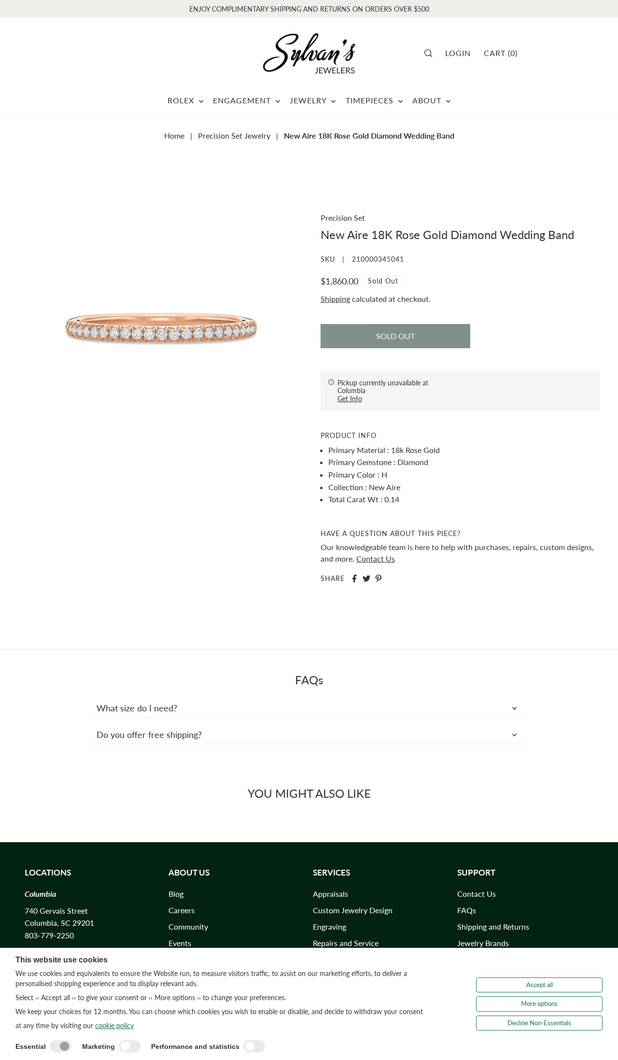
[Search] (431, 53)
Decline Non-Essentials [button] (539, 1023)
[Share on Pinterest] (378, 578)
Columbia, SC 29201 (59, 922)
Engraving (329, 926)
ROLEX (182, 100)
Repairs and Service (346, 942)
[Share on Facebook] (354, 578)
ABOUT (428, 100)
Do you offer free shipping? (149, 734)
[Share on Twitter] (366, 578)
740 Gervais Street (56, 910)
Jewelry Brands (483, 942)
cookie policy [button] (114, 1025)
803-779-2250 (49, 935)
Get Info (349, 399)
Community (188, 926)
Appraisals (330, 893)
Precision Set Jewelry (234, 135)
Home (174, 135)
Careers (182, 910)
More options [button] (539, 1003)
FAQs (466, 910)
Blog (176, 893)
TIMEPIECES (371, 100)
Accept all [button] (539, 985)
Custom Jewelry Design (353, 910)
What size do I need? (137, 708)
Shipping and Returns (493, 926)
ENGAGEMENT (243, 100)
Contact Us (375, 558)
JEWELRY (309, 100)
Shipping (335, 298)
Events (180, 942)
